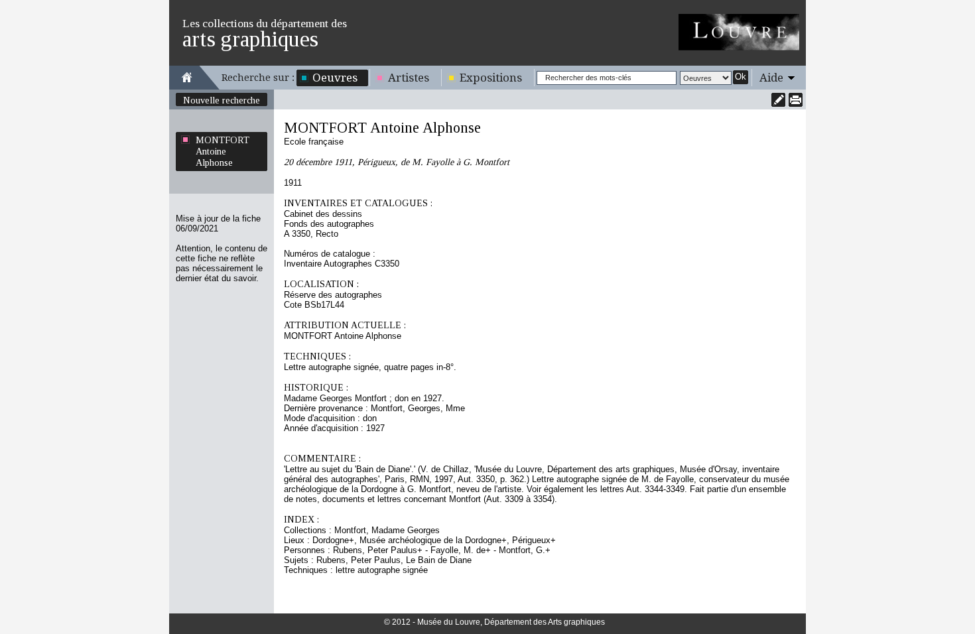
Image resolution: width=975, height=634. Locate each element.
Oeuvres (335, 77)
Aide (771, 77)
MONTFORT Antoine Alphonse (222, 151)
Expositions (491, 77)
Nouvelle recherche (221, 100)
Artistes (408, 77)
